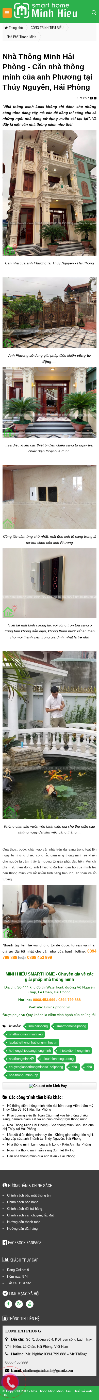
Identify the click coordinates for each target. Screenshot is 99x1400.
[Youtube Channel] (30, 1304)
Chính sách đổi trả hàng (24, 1209)
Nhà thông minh (19, 107)
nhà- (75, 1067)
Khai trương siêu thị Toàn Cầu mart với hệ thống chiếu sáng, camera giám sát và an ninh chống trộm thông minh (45, 1117)
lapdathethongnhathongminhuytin (33, 1042)
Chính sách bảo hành (22, 1202)
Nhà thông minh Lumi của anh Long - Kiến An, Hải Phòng (49, 1144)
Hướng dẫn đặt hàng (22, 1228)
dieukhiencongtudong (58, 1059)
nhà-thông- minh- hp (23, 1075)
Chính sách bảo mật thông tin (29, 1195)
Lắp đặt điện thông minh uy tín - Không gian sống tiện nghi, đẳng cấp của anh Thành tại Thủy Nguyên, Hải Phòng (48, 1136)
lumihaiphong (38, 1026)
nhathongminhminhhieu (26, 1034)
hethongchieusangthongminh (30, 1050)
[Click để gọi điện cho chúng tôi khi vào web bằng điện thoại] (10, 1382)
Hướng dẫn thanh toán (23, 1222)
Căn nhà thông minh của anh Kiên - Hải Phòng (41, 1156)
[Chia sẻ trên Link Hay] (48, 1086)
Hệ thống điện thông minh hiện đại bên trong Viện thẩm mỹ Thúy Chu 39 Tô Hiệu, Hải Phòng (48, 1107)
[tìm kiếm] (94, 12)
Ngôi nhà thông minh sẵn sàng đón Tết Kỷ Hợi (41, 1150)
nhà (89, 1067)
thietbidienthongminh (74, 1050)
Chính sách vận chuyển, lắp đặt (30, 1215)
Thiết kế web (82, 1391)
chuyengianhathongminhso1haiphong (36, 1067)
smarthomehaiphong (71, 1026)
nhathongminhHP (21, 1059)
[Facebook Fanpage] (8, 1304)
